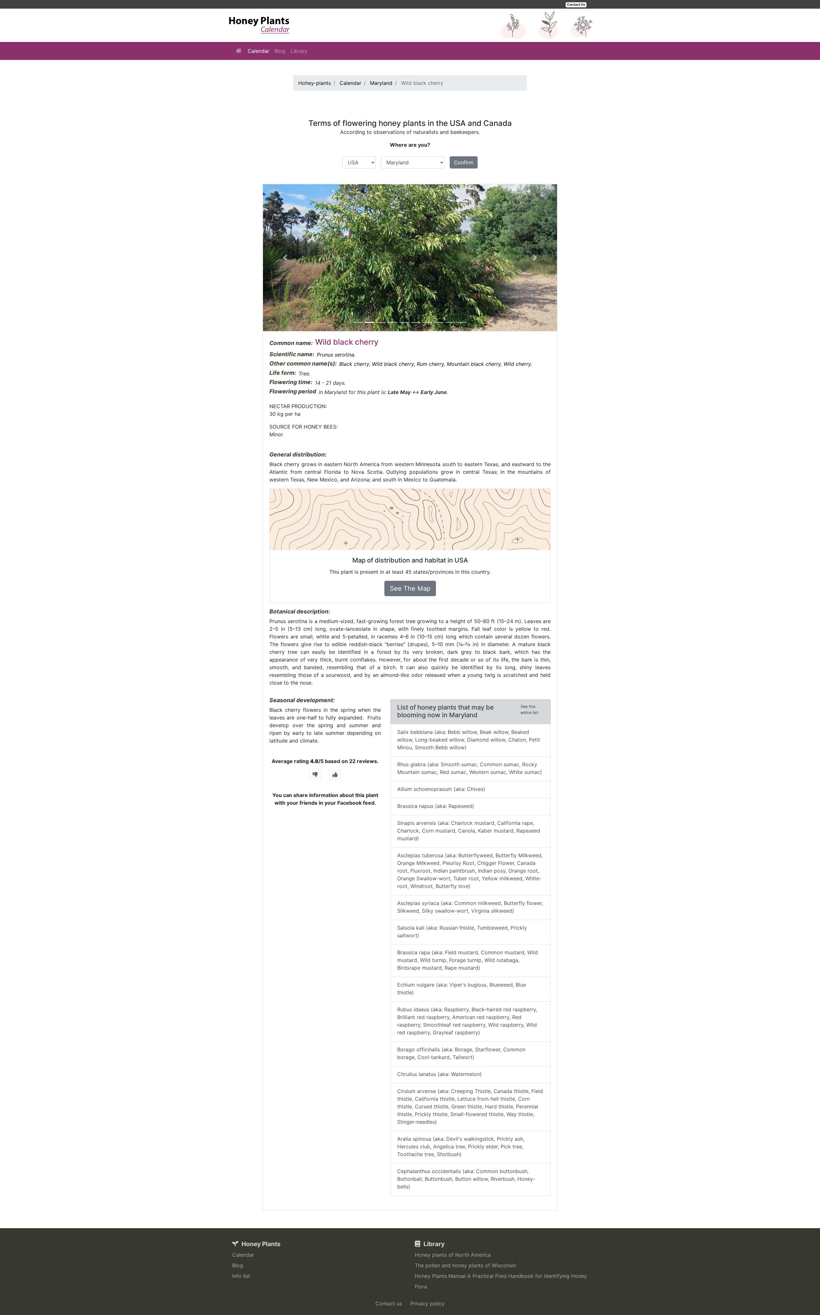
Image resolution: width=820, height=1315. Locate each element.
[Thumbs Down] (315, 774)
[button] (285, 257)
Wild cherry (517, 364)
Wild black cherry (393, 364)
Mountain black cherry (474, 364)
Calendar (258, 51)
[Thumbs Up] (335, 774)
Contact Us (576, 5)
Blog (280, 51)
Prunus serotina (335, 354)
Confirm (463, 162)
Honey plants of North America (453, 1255)
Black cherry (354, 364)
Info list (241, 1276)
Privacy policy (427, 1303)
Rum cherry (430, 364)
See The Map (410, 588)
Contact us (388, 1303)
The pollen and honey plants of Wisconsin (465, 1265)
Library (299, 51)
